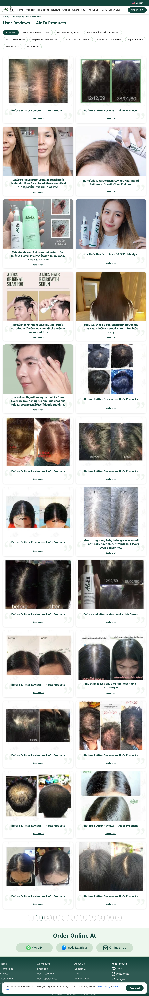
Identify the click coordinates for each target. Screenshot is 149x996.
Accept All (135, 988)
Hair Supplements (47, 978)
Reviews (55, 10)
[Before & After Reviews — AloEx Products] (38, 81)
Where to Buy (79, 10)
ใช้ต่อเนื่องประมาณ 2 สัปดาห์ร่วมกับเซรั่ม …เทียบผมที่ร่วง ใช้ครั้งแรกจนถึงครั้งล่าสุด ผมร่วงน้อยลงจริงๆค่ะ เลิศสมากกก (38, 256)
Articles (66, 10)
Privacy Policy (81, 978)
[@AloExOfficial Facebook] (113, 974)
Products (30, 10)
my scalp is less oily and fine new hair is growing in (111, 685)
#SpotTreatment (135, 39)
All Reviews (11, 32)
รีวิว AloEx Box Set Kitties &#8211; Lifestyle (111, 254)
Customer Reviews (20, 16)
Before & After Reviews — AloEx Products (38, 111)
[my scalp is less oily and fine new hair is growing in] (111, 655)
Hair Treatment (45, 974)
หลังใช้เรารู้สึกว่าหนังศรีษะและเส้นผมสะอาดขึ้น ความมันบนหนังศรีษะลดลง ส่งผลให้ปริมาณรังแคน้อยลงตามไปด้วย (38, 328)
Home (20, 10)
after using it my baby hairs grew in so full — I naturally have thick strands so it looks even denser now (111, 544)
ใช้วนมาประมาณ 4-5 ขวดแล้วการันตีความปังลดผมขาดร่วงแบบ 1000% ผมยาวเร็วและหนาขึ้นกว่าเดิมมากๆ (111, 328)
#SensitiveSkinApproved (109, 39)
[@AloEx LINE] (114, 968)
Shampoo (42, 969)
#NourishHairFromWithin (78, 39)
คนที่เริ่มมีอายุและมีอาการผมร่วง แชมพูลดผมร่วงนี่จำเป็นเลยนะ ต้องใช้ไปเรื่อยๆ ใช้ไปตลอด (111, 182)
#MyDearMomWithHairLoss (45, 39)
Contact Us (80, 969)
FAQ (76, 974)
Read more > (38, 118)
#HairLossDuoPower (15, 39)
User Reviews (7, 978)
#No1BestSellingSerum (68, 32)
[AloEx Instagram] (113, 979)
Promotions (43, 10)
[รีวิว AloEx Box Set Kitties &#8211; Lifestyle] (111, 224)
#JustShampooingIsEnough (36, 32)
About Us (93, 10)
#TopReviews (32, 46)
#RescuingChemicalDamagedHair (103, 32)
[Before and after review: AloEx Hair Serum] (111, 584)
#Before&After (12, 46)
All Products (43, 964)
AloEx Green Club (111, 10)
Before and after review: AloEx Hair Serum (111, 614)
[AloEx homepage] (8, 10)
